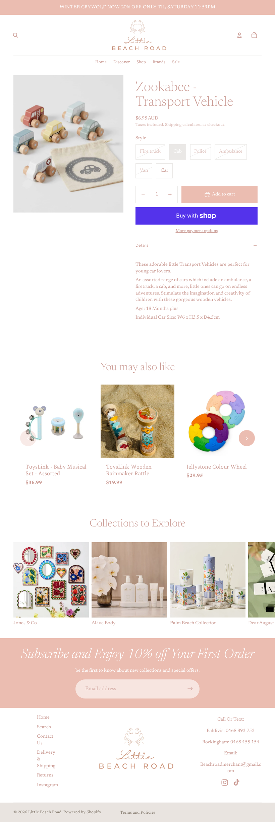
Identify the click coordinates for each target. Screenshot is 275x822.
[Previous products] (28, 438)
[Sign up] (190, 688)
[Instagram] (225, 782)
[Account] (239, 35)
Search (44, 727)
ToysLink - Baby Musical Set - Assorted (56, 470)
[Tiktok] (236, 782)
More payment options (197, 231)
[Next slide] (254, 584)
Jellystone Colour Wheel (216, 467)
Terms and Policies (137, 813)
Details (141, 245)
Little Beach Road (44, 812)
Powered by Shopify (82, 812)
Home (43, 717)
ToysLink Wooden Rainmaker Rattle (129, 470)
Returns (45, 775)
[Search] (15, 35)
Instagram (47, 785)
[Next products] (247, 438)
